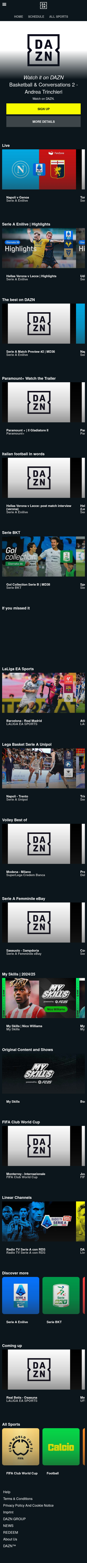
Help (6, 1491)
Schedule (36, 16)
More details (44, 121)
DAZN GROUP (14, 1518)
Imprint (8, 1512)
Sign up (44, 109)
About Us (10, 1539)
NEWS (8, 1525)
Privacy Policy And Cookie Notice (28, 1505)
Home (18, 16)
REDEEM (10, 1532)
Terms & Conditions (18, 1498)
